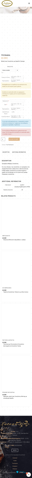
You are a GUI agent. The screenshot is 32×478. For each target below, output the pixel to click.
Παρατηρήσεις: (5, 80)
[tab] (6, 152)
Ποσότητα (10, 66)
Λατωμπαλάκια (6, 287)
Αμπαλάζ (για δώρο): (6, 112)
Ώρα (5, 104)
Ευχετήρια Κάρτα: (6, 116)
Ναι (14, 111)
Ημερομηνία (6, 101)
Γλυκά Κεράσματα (10, 144)
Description (5, 152)
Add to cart (14, 139)
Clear (2, 72)
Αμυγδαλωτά (6, 235)
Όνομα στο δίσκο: (6, 77)
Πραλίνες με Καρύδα (8, 392)
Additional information (19, 152)
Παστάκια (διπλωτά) (8, 340)
